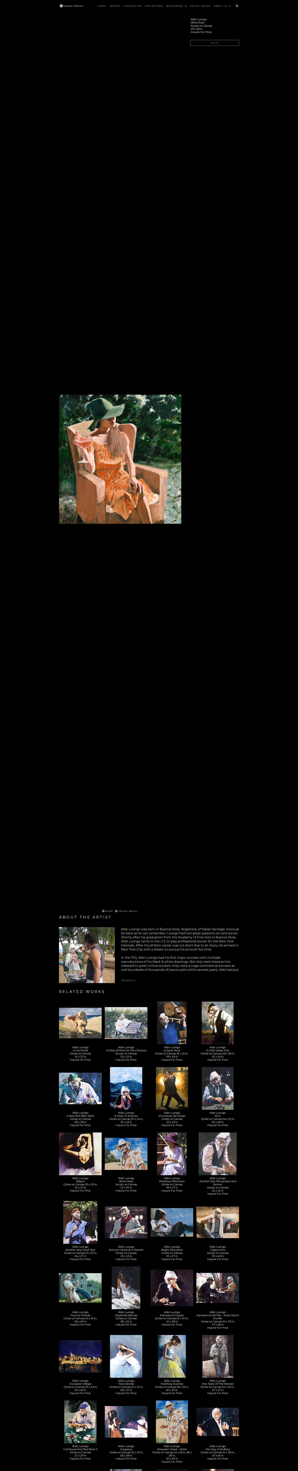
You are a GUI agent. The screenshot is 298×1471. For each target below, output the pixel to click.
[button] (176, 6)
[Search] (237, 6)
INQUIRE (215, 43)
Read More (128, 980)
